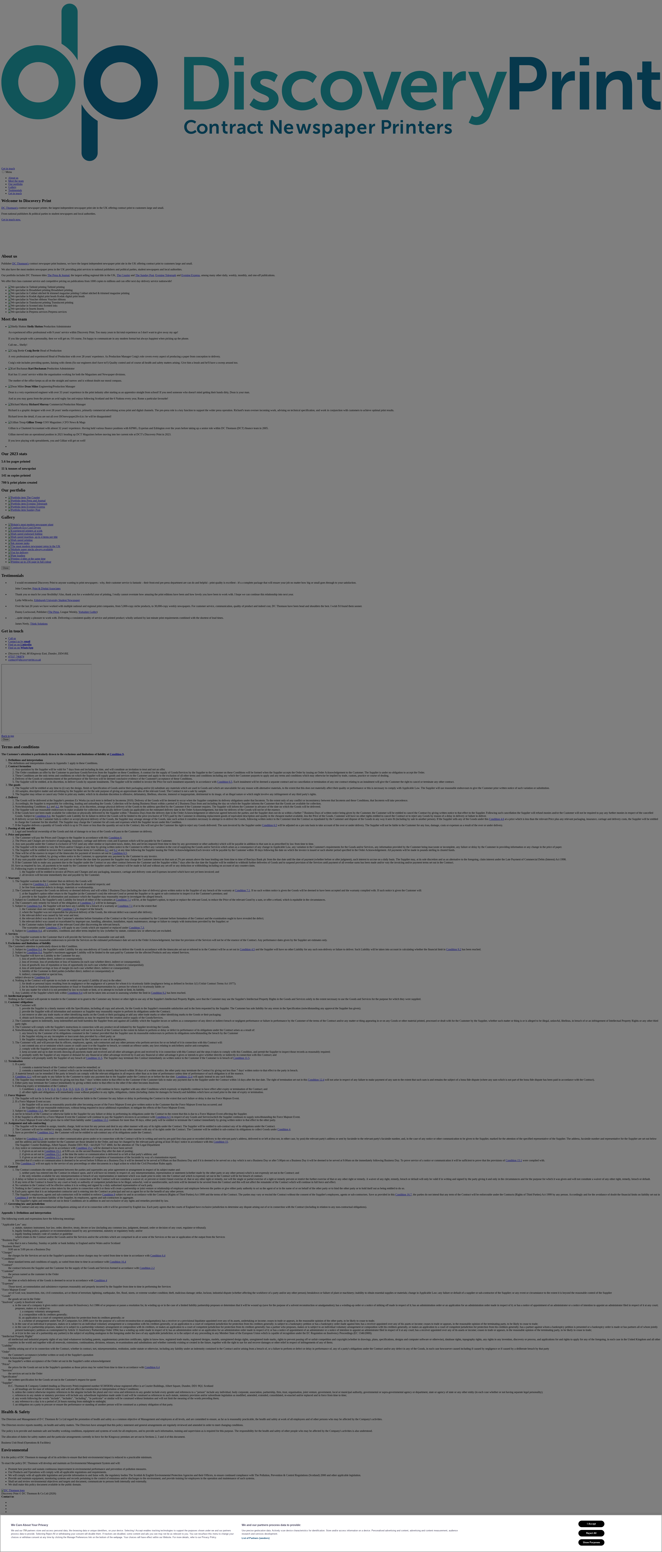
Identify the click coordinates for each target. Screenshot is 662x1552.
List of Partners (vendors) (255, 1538)
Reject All (591, 1533)
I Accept (591, 1524)
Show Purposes (591, 1542)
